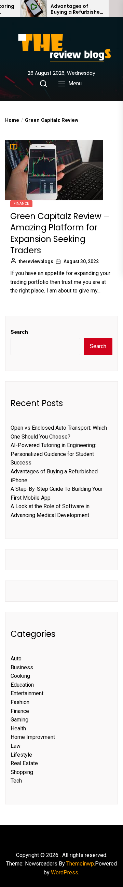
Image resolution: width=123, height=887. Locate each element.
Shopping (22, 772)
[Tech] (75, 836)
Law (15, 746)
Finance (21, 203)
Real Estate (24, 763)
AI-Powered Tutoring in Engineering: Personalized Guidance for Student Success (53, 454)
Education (22, 685)
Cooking (20, 676)
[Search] (43, 83)
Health (18, 728)
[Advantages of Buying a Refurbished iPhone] (33, 8)
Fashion (20, 702)
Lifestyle (21, 755)
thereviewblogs (36, 261)
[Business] (41, 836)
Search (19, 332)
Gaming (19, 719)
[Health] (61, 836)
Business (22, 667)
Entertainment (27, 693)
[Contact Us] (82, 836)
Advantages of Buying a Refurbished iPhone (77, 9)
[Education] (47, 836)
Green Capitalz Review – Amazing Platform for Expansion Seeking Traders (59, 233)
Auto (16, 658)
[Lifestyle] (68, 836)
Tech (16, 780)
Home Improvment (33, 737)
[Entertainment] (54, 836)
